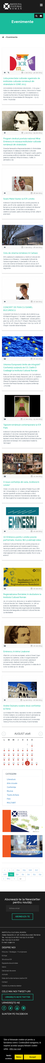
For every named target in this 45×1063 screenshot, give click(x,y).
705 (24, 870)
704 (18, 870)
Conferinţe (11, 787)
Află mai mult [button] (15, 1049)
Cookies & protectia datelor (12, 986)
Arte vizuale (12, 783)
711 (23, 874)
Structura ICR (7, 959)
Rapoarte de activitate (10, 963)
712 (28, 874)
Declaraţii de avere (9, 971)
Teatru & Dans (13, 795)
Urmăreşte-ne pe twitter (17, 997)
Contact (5, 982)
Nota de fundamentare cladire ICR (14, 978)
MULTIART (11, 803)
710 (17, 874)
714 (40, 874)
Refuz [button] (18, 1057)
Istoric (4, 967)
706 (30, 870)
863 (8, 879)
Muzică (10, 791)
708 (4, 874)
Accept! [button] (32, 1057)
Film (8, 799)
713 (34, 874)
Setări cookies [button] (8, 1056)
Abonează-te (22, 916)
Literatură (11, 779)
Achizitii (5, 974)
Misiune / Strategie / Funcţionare (14, 952)
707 (36, 870)
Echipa (4, 956)
